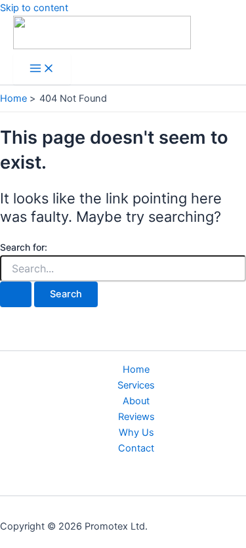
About (136, 401)
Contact (136, 448)
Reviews (136, 417)
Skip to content (34, 8)
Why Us (136, 432)
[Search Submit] (15, 294)
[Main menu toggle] (42, 69)
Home (136, 369)
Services (136, 385)
